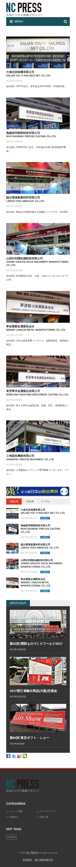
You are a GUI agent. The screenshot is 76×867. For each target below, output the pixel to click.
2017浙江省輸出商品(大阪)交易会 (33, 691)
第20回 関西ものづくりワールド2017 (36, 643)
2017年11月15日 (14, 335)
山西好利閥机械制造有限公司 (37, 262)
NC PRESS (32, 852)
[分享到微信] (25, 756)
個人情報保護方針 (44, 860)
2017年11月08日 (14, 400)
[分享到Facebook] (8, 756)
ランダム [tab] (45, 501)
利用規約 (27, 860)
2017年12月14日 (14, 81)
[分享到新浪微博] (19, 756)
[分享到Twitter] (14, 756)
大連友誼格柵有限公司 (43, 511)
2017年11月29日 (14, 206)
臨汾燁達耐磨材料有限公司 (40, 546)
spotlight (11, 837)
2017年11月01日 (14, 464)
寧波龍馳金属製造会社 (36, 582)
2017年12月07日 (14, 141)
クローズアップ (47, 811)
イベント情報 (16, 811)
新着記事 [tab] (14, 501)
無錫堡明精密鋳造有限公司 (40, 528)
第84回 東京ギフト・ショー (29, 738)
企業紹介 (45, 518)
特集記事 (44, 817)
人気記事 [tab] (29, 501)
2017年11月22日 (14, 270)
